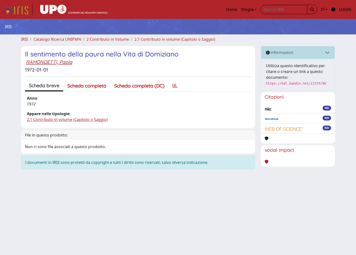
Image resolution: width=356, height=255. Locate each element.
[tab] (175, 86)
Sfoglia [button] (247, 9)
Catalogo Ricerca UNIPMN (57, 39)
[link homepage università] (73, 9)
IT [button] (323, 9)
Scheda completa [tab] (86, 86)
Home (231, 9)
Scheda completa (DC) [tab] (139, 86)
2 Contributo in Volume (107, 39)
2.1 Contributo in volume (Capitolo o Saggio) (174, 39)
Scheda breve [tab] (44, 85)
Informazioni (281, 52)
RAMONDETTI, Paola (49, 62)
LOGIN (345, 9)
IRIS (24, 39)
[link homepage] (17, 9)
